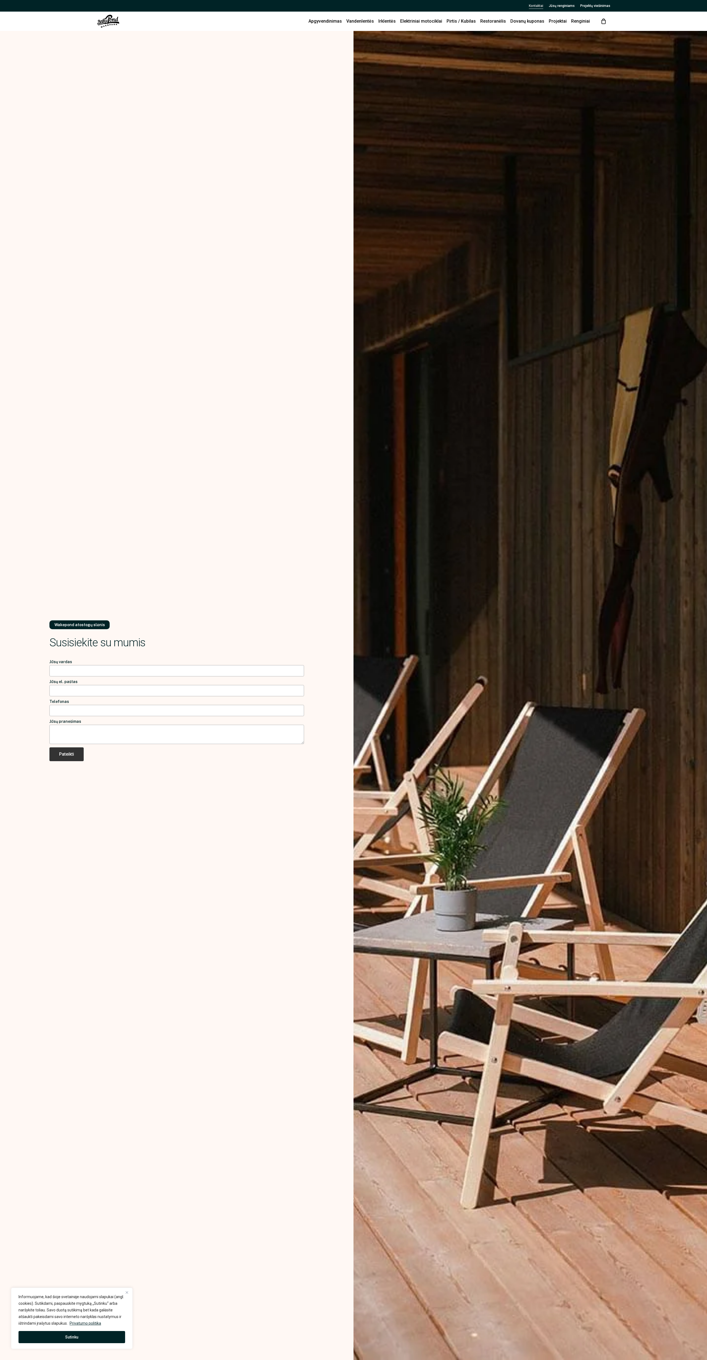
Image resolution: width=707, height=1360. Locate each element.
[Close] (126, 1292)
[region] (72, 1318)
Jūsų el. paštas (63, 681)
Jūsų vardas (60, 662)
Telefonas (59, 701)
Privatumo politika (85, 1323)
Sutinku (71, 1337)
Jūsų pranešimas (65, 721)
